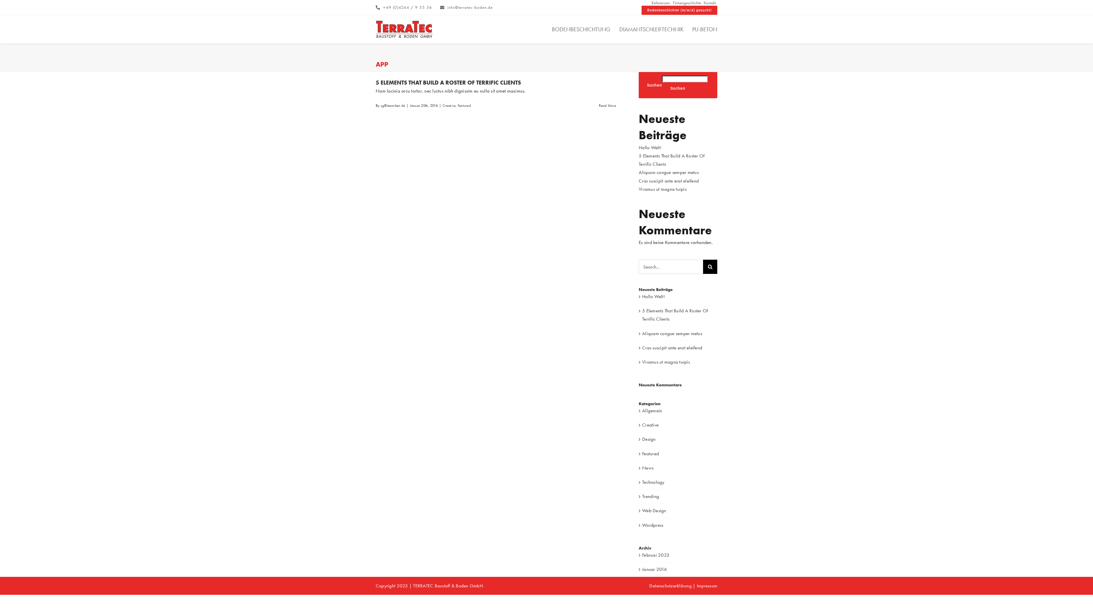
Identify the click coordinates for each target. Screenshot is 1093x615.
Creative (449, 105)
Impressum (706, 586)
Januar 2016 (654, 569)
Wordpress (652, 525)
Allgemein (652, 410)
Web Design (654, 510)
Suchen (654, 85)
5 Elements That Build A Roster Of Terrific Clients (448, 82)
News (648, 468)
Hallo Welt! (650, 147)
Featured (464, 105)
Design (649, 439)
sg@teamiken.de (393, 105)
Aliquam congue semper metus (669, 172)
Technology (653, 482)
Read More (607, 105)
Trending (650, 496)
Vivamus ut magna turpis (663, 189)
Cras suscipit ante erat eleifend (669, 181)
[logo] (404, 23)
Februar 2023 (655, 555)
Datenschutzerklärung (670, 586)
